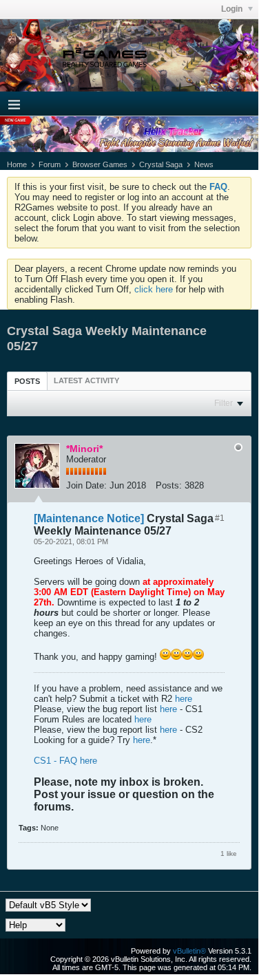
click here (153, 289)
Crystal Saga (161, 164)
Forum (50, 164)
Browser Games (99, 164)
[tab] (27, 381)
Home (17, 164)
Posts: (169, 485)
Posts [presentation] (27, 381)
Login (233, 9)
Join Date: (86, 485)
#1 (220, 518)
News (204, 164)
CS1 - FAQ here (65, 760)
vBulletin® (189, 951)
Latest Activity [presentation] (86, 380)
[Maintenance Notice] (89, 518)
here (183, 699)
